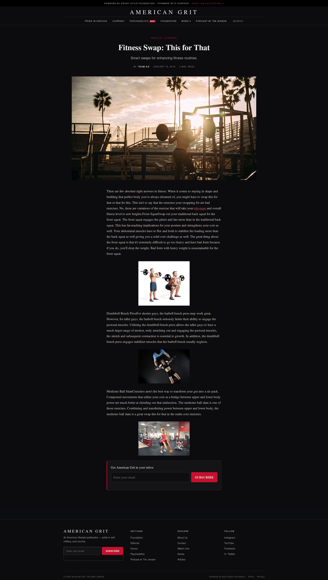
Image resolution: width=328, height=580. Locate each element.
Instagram (229, 537)
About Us (182, 537)
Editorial (135, 543)
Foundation (168, 20)
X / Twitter (229, 554)
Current (119, 20)
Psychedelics (142, 20)
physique (200, 208)
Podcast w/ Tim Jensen (211, 20)
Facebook (229, 548)
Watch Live (183, 548)
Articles (181, 559)
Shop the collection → (208, 3)
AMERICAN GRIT (164, 12)
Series (180, 554)
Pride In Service (96, 20)
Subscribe (204, 477)
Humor (134, 548)
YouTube (229, 543)
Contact (181, 543)
